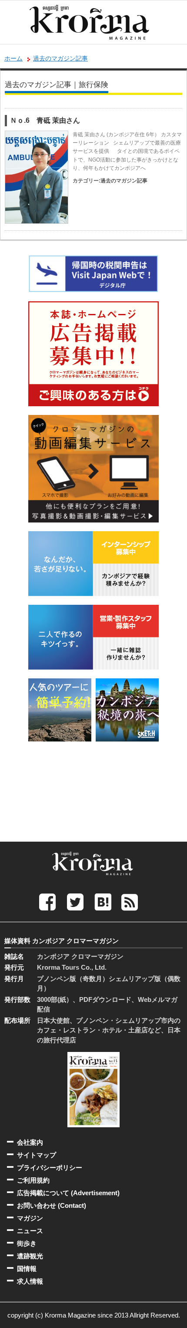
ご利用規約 (33, 1180)
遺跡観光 (30, 1256)
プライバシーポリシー (49, 1167)
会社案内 (30, 1142)
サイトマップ (36, 1155)
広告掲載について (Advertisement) (68, 1193)
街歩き (27, 1243)
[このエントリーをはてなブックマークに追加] (103, 901)
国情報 (27, 1268)
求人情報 (30, 1281)
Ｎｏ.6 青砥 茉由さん (45, 120)
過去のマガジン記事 (60, 58)
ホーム (13, 58)
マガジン (30, 1218)
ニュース (30, 1230)
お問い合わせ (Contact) (51, 1205)
